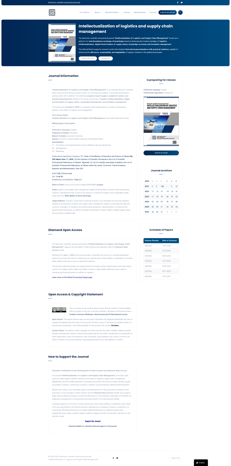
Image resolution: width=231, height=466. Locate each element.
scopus (100, 185)
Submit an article (167, 12)
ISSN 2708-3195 (88, 58)
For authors (84, 12)
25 (162, 202)
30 (157, 207)
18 (157, 197)
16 (176, 191)
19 (162, 197)
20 (167, 197)
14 (167, 191)
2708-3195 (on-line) (64, 173)
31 (162, 207)
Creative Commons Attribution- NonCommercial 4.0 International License (98, 314)
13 (162, 191)
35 (153, 212)
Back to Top (176, 458)
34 (176, 207)
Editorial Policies (111, 12)
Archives (115, 325)
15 (172, 191)
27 (172, 202)
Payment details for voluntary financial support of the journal (93, 426)
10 (176, 186)
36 (157, 212)
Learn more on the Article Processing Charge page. (72, 277)
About (97, 12)
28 (176, 202)
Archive (127, 12)
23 (153, 202)
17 (153, 197)
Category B (105, 58)
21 (172, 197)
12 (157, 191)
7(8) (162, 186)
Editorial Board (140, 12)
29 (153, 207)
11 (153, 191)
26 (167, 202)
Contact (153, 12)
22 (176, 197)
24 (157, 202)
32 (167, 207)
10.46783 (59, 177)
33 (172, 207)
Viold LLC (78, 180)
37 (162, 212)
